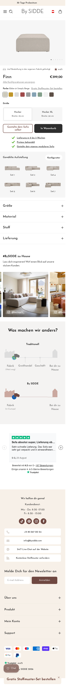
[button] (5, 11)
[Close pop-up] (58, 677)
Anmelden (44, 580)
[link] (32, 11)
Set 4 (53, 175)
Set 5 (12, 191)
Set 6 (32, 191)
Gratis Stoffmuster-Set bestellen (46, 89)
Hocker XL (48, 114)
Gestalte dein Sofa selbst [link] (18, 128)
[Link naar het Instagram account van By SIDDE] (36, 521)
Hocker (18, 114)
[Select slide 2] (55, 59)
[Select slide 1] (53, 59)
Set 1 (12, 175)
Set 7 (53, 191)
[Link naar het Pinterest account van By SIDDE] (29, 521)
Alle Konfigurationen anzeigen (19, 82)
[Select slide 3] (57, 59)
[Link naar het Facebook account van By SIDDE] (43, 521)
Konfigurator (53, 158)
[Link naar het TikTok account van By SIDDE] (22, 521)
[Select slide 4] (59, 59)
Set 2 (32, 175)
